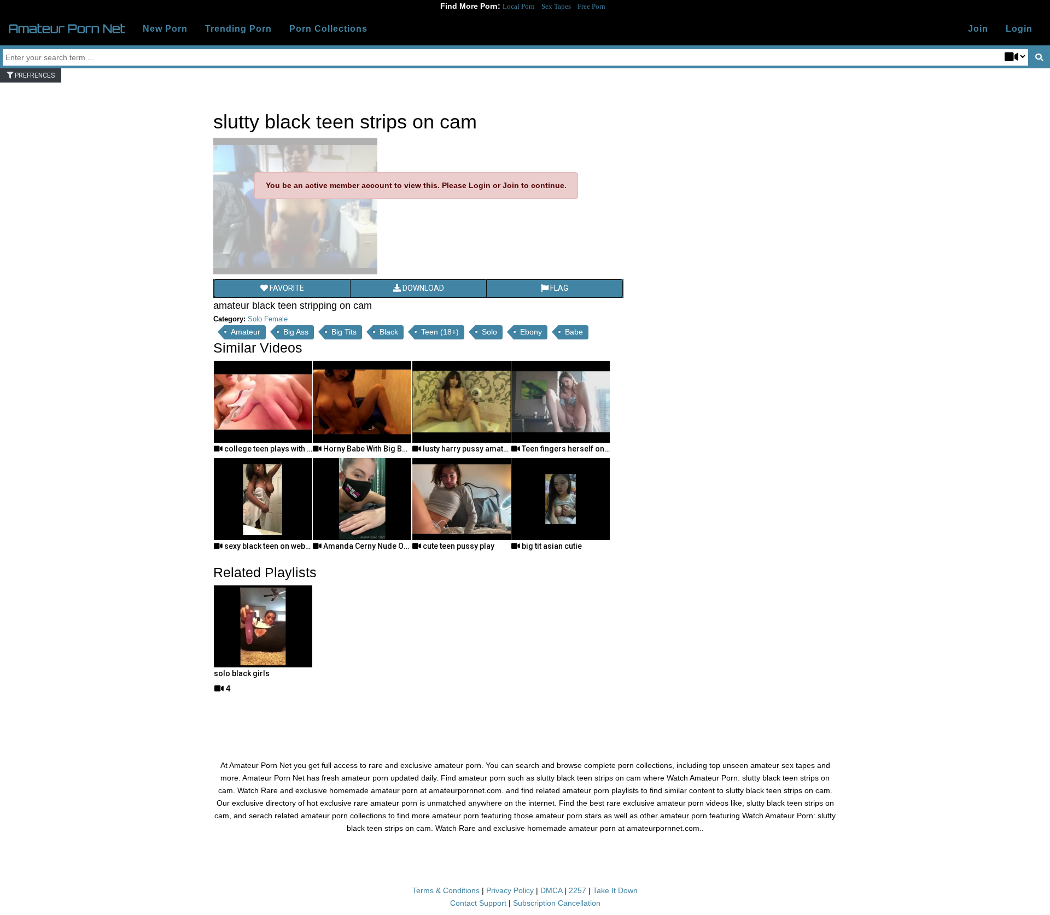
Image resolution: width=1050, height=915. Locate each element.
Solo (489, 331)
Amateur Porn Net (67, 28)
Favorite (286, 288)
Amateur (245, 331)
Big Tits (344, 331)
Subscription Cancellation (556, 903)
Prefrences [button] (34, 75)
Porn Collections (328, 28)
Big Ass (295, 331)
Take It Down (615, 890)
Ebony (531, 331)
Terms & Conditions (446, 890)
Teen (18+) (440, 331)
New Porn (165, 28)
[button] (1019, 28)
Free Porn (591, 6)
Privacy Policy (510, 890)
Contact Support (478, 903)
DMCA (551, 890)
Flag (558, 288)
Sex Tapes (556, 6)
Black (389, 331)
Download (422, 288)
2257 (577, 890)
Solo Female (268, 319)
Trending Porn (238, 28)
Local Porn (519, 6)
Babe (574, 331)
